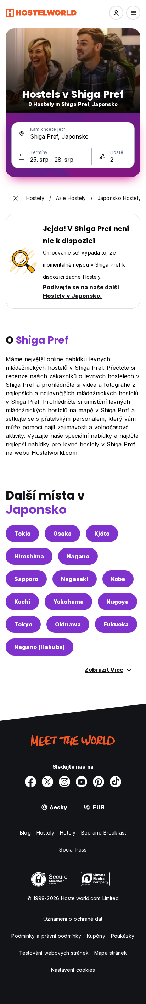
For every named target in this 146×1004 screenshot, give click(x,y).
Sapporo (26, 578)
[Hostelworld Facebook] (30, 781)
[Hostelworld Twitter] (47, 781)
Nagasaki (74, 578)
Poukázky (123, 936)
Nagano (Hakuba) (39, 647)
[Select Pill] (116, 13)
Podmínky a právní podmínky (46, 936)
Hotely (67, 833)
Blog (25, 833)
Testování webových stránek (54, 953)
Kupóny (96, 936)
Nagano (78, 556)
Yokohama (68, 601)
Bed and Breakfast (103, 833)
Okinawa (68, 624)
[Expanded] (15, 198)
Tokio (22, 533)
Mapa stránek (110, 953)
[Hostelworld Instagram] (64, 781)
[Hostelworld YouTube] (81, 781)
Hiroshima (29, 556)
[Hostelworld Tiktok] (115, 781)
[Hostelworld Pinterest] (98, 781)
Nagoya (117, 601)
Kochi (22, 601)
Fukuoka (116, 624)
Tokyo (23, 624)
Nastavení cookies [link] (73, 970)
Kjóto (102, 533)
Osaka (62, 533)
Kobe (118, 578)
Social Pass (72, 850)
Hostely (45, 833)
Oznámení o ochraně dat (72, 919)
